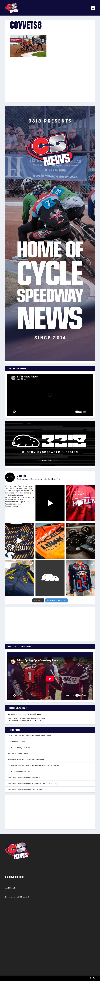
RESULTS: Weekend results (18, 771)
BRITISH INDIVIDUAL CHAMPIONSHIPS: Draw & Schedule (30, 736)
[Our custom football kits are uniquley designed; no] (50, 503)
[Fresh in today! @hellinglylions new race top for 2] (80, 503)
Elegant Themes (17, 978)
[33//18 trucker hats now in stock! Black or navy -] (80, 541)
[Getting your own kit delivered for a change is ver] (80, 578)
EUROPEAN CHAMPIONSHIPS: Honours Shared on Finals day (32, 783)
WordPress (33, 978)
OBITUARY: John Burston (17, 753)
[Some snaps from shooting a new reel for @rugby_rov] (19, 503)
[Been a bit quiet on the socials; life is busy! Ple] (19, 578)
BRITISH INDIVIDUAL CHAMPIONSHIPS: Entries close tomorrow (33, 765)
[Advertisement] (50, 75)
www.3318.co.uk (10, 888)
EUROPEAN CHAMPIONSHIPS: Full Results (24, 777)
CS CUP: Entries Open (16, 742)
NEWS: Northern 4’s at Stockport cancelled (25, 759)
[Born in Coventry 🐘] (50, 578)
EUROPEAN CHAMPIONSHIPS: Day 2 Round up (26, 789)
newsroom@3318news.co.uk (33, 718)
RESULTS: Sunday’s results (18, 748)
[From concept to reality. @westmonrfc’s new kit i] (19, 541)
